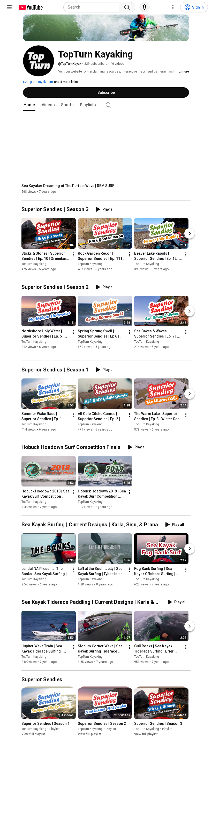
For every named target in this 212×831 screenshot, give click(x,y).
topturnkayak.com (40, 82)
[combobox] (93, 7)
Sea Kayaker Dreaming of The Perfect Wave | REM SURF (67, 186)
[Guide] (9, 7)
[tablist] (106, 105)
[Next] (189, 233)
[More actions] (73, 254)
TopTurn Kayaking (33, 264)
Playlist (54, 729)
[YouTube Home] (30, 7)
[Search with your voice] (144, 7)
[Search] (127, 7)
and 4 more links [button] (66, 82)
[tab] (29, 105)
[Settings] (173, 7)
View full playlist (33, 734)
